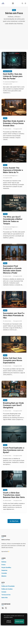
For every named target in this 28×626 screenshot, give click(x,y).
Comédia (4, 573)
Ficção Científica (6, 567)
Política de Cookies (7, 589)
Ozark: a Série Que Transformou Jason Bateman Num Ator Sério (14, 495)
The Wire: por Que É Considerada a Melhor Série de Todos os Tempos (12, 220)
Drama (3, 564)
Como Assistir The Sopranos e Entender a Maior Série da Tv (13, 170)
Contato (3, 592)
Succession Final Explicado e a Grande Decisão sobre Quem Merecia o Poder (12, 269)
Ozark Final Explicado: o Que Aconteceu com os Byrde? (13, 450)
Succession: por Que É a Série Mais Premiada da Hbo (13, 315)
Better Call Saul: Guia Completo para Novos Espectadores (12, 360)
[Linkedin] (2, 608)
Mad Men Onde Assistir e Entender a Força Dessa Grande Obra (14, 123)
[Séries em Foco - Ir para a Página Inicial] (2, 3)
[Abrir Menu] (13, 3)
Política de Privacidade (8, 586)
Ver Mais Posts (14, 521)
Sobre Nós (4, 597)
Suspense (4, 570)
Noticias (3, 562)
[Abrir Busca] (22, 3)
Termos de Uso (5, 594)
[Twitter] (6, 608)
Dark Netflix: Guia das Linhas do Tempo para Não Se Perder (12, 76)
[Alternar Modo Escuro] (25, 3)
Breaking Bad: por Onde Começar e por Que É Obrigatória (13, 405)
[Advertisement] (14, 36)
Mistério (3, 576)
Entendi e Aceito (19, 621)
